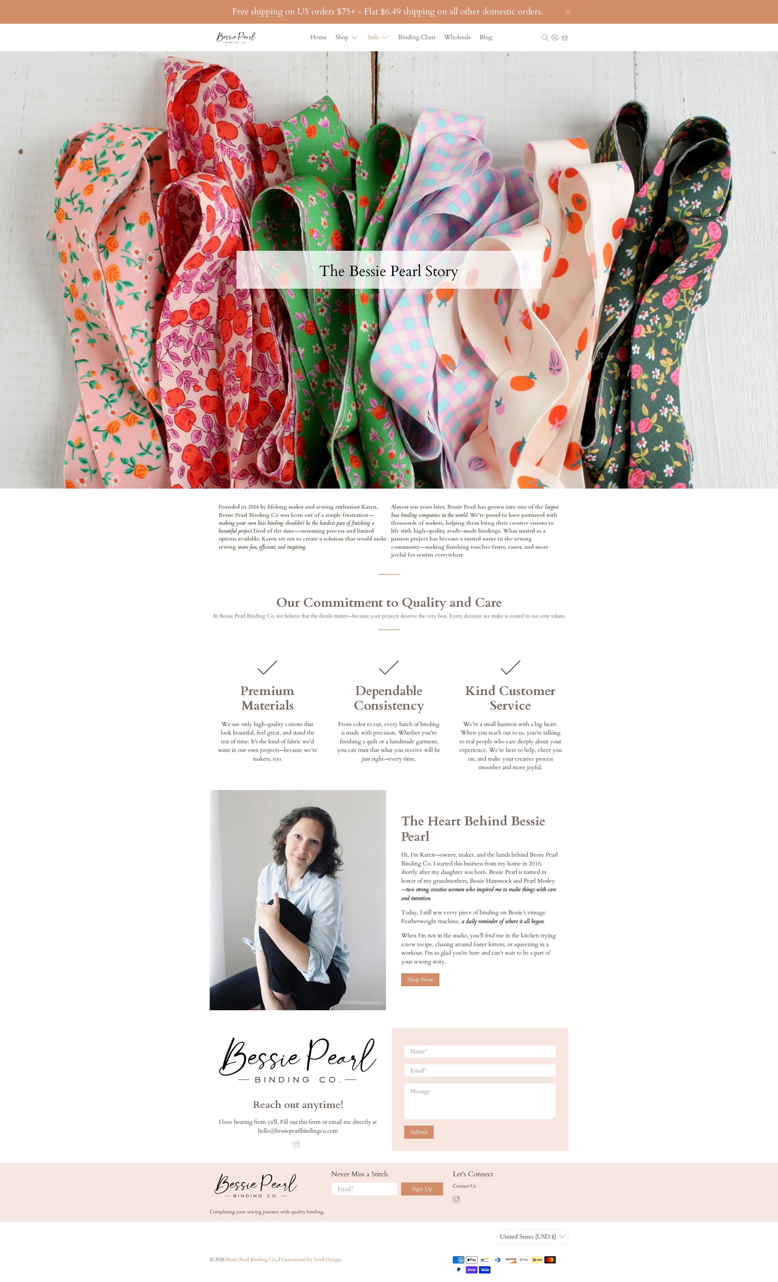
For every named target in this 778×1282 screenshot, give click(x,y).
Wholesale (457, 37)
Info (373, 37)
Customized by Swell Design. (311, 1259)
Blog (486, 37)
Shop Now (420, 980)
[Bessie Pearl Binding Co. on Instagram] (296, 1146)
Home (318, 37)
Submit (419, 1132)
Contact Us (464, 1186)
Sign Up (422, 1189)
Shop (342, 37)
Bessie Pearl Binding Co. (251, 1259)
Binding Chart (416, 37)
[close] (568, 12)
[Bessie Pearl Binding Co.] (236, 37)
